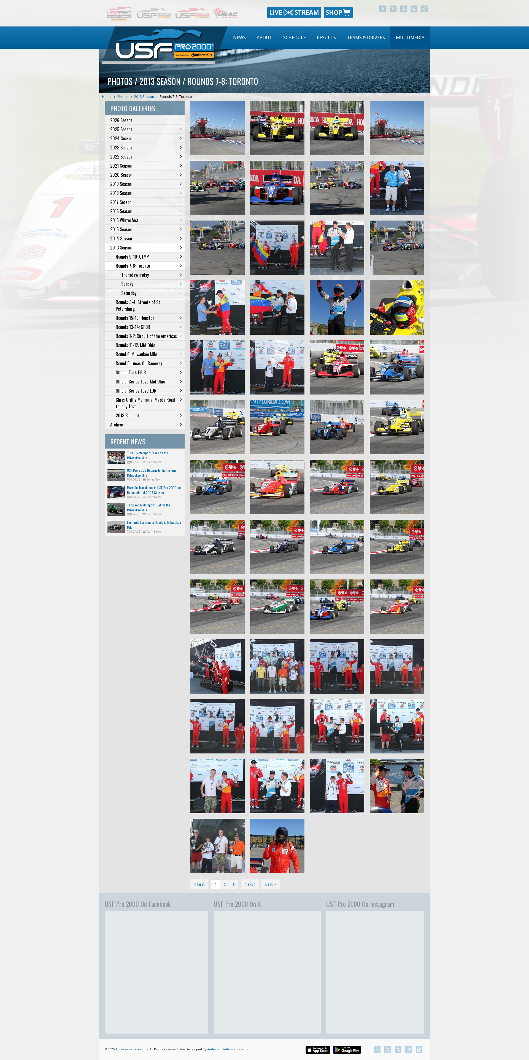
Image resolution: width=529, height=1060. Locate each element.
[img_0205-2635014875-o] (277, 367)
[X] (393, 9)
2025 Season (121, 129)
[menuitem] (239, 37)
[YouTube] (403, 9)
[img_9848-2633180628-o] (337, 666)
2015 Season (121, 229)
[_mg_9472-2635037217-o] (217, 547)
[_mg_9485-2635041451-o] (217, 487)
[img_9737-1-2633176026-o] (277, 846)
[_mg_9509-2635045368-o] (337, 367)
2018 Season (121, 193)
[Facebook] (382, 9)
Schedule (294, 37)
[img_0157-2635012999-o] (337, 307)
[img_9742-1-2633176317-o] (397, 786)
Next (249, 884)
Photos (122, 96)
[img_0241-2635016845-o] (337, 248)
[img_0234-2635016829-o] (277, 307)
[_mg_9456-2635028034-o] (277, 606)
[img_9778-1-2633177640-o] (217, 786)
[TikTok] (424, 9)
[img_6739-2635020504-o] (337, 188)
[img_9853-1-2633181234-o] (277, 666)
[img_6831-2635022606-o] (217, 128)
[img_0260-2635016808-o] (397, 188)
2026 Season (121, 120)
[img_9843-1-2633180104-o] (397, 666)
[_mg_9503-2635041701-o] (277, 487)
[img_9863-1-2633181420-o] (217, 666)
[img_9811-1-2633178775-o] (397, 726)
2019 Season (121, 184)
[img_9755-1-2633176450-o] (217, 846)
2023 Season (121, 147)
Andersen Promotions (131, 1049)
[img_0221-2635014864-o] (217, 367)
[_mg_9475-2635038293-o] (337, 487)
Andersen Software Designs (227, 1049)
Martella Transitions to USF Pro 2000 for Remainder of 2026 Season (154, 490)
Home (107, 96)
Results (326, 37)
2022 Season (121, 156)
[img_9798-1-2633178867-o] (337, 726)
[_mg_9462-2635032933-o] (397, 606)
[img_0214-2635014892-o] (217, 307)
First (200, 884)
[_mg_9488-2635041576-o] (397, 487)
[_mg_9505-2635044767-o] (397, 427)
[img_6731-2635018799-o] (217, 248)
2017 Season (120, 202)
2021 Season (121, 165)
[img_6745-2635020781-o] (217, 188)
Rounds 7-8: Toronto (176, 96)
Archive (116, 424)
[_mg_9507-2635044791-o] (397, 367)
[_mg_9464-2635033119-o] (397, 547)
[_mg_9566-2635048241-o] (217, 427)
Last (269, 884)
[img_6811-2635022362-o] (337, 128)
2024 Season (121, 138)
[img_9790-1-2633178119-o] (277, 786)
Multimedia (410, 37)
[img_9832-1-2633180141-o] (277, 726)
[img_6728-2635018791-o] (397, 248)
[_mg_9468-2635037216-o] (277, 547)
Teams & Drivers (366, 37)
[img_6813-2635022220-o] (277, 128)
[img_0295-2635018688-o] (277, 248)
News (239, 37)
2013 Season (144, 96)
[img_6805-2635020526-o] (277, 188)
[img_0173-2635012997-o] (397, 307)
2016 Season (121, 211)
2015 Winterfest (124, 220)
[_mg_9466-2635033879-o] (337, 547)
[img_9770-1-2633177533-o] (337, 786)
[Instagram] (414, 9)
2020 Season (121, 174)
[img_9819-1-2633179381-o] (217, 726)
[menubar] (329, 37)
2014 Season (121, 238)
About (264, 37)
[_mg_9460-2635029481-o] (217, 606)
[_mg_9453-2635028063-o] (337, 606)
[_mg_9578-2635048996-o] (277, 427)
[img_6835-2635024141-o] (397, 128)
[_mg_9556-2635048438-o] (337, 427)
